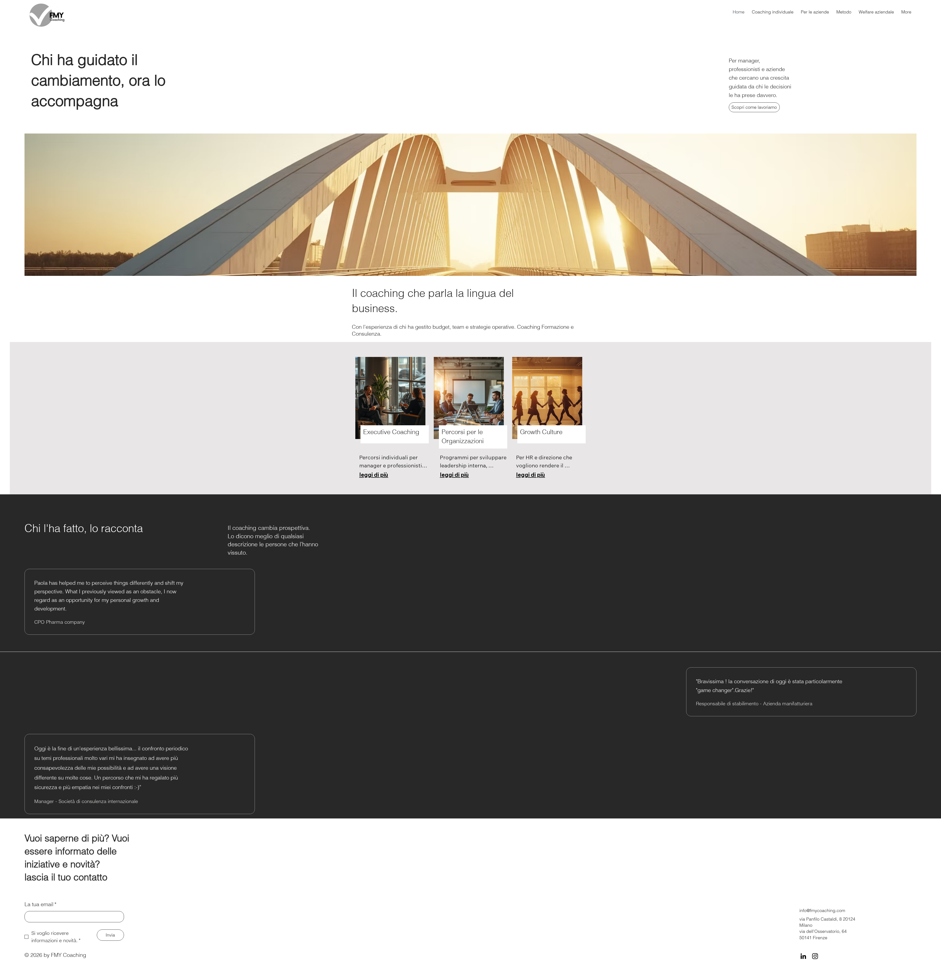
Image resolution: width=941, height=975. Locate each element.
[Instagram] (815, 956)
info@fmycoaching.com (822, 910)
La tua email (41, 904)
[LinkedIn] (803, 956)
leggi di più (373, 474)
